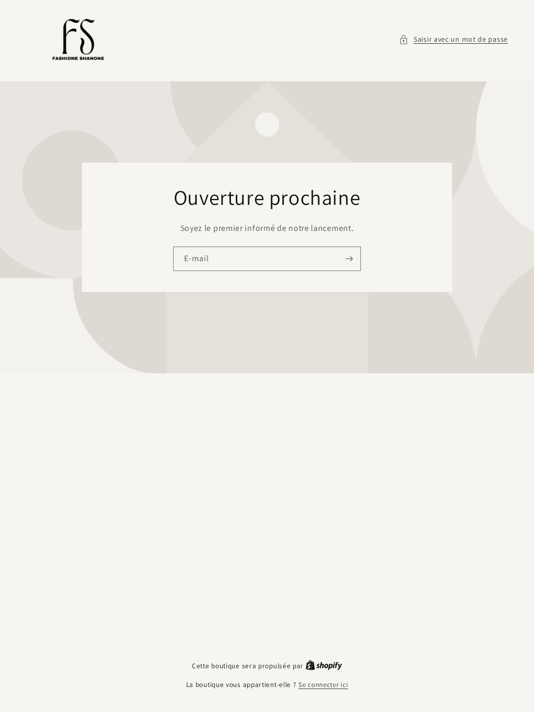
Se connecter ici (323, 684)
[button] (453, 39)
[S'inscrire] (348, 259)
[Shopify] (324, 665)
